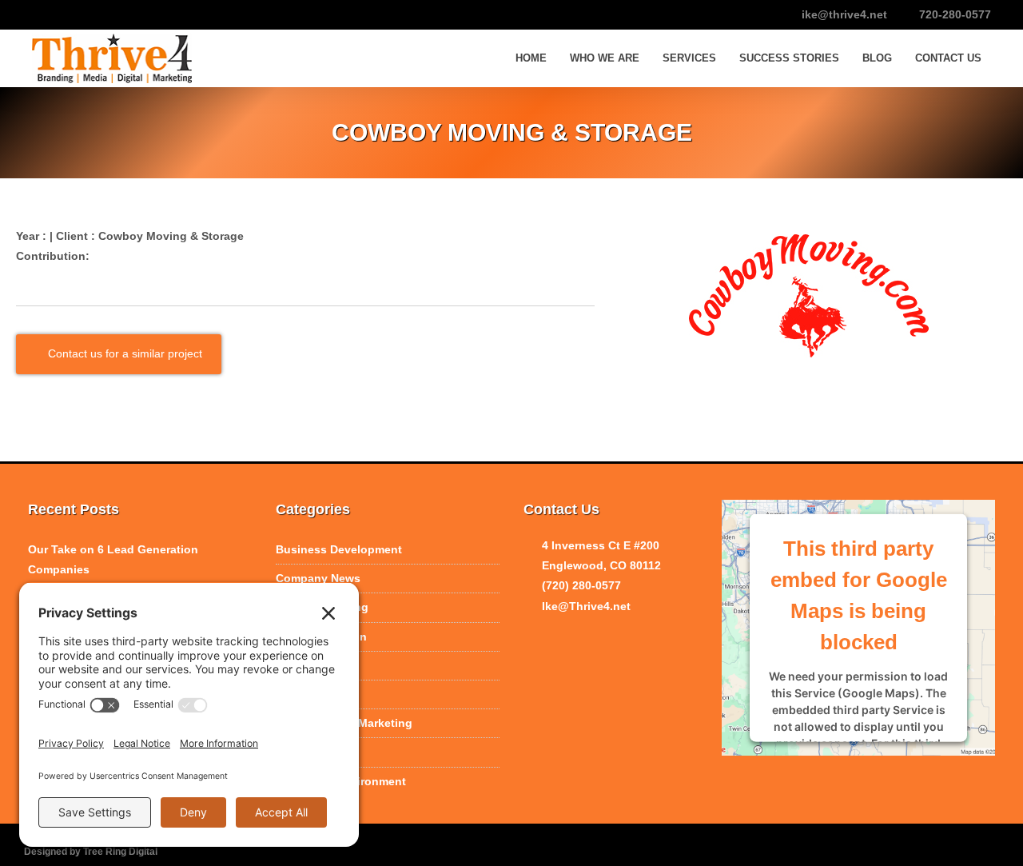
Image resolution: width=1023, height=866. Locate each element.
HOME (531, 58)
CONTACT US (948, 58)
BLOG (877, 58)
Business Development (339, 549)
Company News (318, 578)
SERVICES (689, 58)
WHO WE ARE (604, 58)
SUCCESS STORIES (789, 58)
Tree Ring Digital (120, 851)
